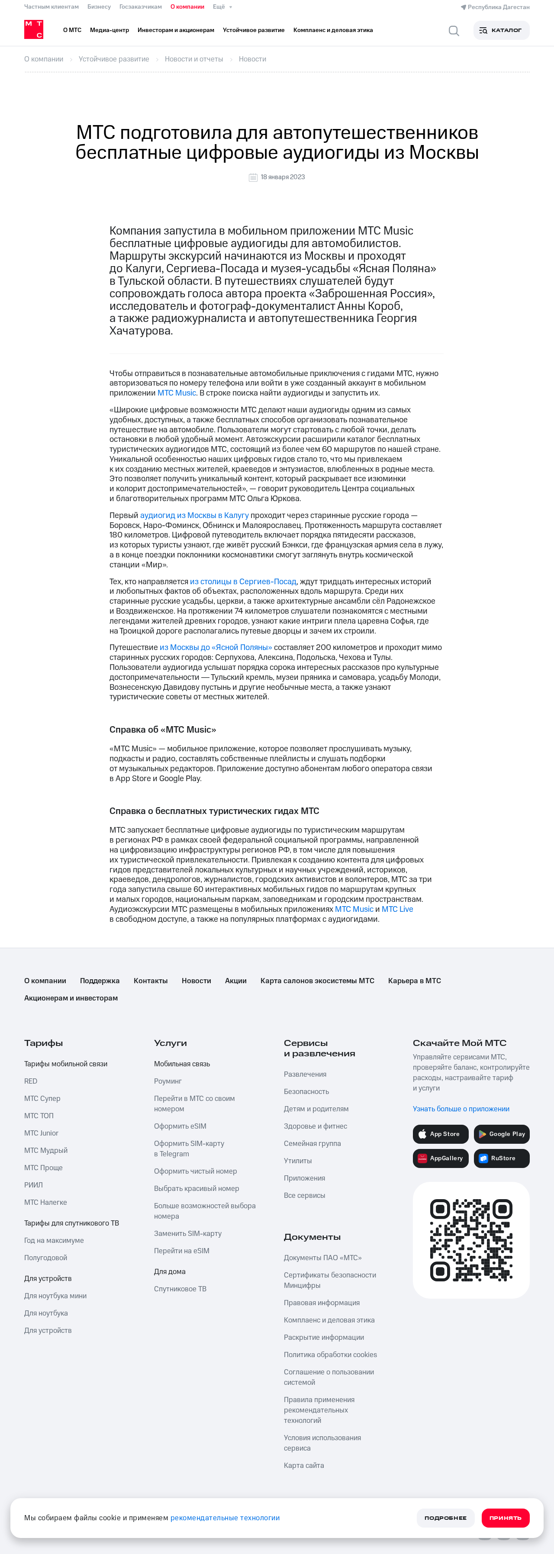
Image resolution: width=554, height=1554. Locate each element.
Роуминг (168, 1081)
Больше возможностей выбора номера (205, 1211)
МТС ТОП (39, 1116)
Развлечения (305, 1074)
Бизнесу (99, 7)
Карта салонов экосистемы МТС (317, 981)
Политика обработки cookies (330, 1355)
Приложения (304, 1178)
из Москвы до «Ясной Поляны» (216, 647)
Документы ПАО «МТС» (323, 1258)
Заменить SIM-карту (188, 1234)
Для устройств (48, 1279)
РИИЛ (33, 1185)
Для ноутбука (46, 1313)
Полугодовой (45, 1258)
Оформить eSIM (180, 1126)
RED (30, 1081)
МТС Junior (41, 1133)
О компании (187, 7)
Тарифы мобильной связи (65, 1064)
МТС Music (177, 393)
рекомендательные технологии (225, 1518)
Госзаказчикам (140, 7)
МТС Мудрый (46, 1150)
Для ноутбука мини (55, 1296)
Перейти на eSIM (181, 1251)
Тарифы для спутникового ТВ (71, 1223)
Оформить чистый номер (195, 1171)
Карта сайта (304, 1466)
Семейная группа (312, 1144)
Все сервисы (304, 1195)
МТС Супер (42, 1099)
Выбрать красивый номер (196, 1189)
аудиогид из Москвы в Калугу (194, 515)
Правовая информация (322, 1303)
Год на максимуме (54, 1240)
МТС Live (397, 909)
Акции (236, 981)
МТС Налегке (45, 1202)
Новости (196, 981)
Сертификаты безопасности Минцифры (330, 1280)
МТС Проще (43, 1168)
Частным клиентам (51, 7)
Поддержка (100, 981)
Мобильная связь (182, 1064)
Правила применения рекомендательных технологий (319, 1410)
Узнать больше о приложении (461, 1109)
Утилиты (298, 1161)
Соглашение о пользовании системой (329, 1377)
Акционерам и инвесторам (71, 998)
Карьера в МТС (414, 981)
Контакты (151, 981)
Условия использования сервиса (322, 1443)
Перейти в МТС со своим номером (194, 1104)
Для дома (170, 1272)
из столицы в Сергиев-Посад (243, 582)
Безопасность (306, 1092)
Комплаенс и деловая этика (329, 1320)
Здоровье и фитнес (315, 1126)
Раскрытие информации (324, 1337)
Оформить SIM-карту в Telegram (189, 1149)
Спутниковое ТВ (180, 1289)
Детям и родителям (316, 1109)
